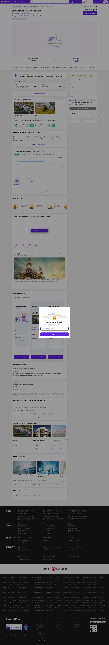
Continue (54, 334)
